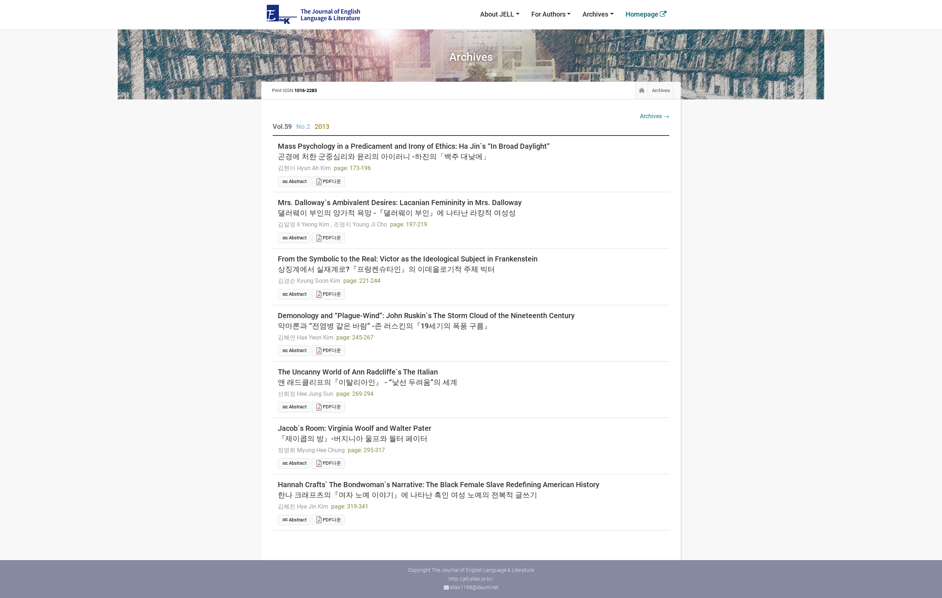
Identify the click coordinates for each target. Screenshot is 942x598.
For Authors (548, 14)
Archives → (654, 116)
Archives (595, 14)
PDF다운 (332, 181)
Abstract (298, 181)
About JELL (497, 14)
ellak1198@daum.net (474, 587)
